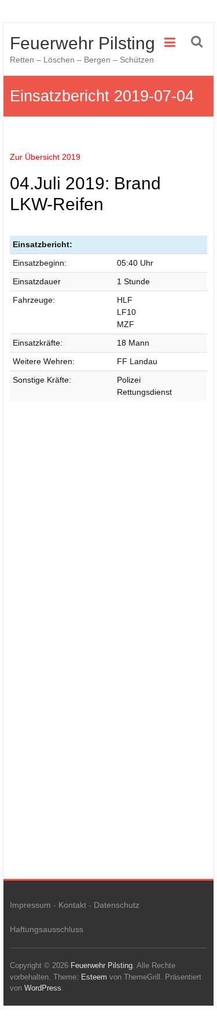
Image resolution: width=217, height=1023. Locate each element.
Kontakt (72, 905)
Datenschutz (116, 905)
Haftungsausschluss (46, 929)
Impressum (30, 905)
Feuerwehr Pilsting (82, 43)
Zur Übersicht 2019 (45, 157)
